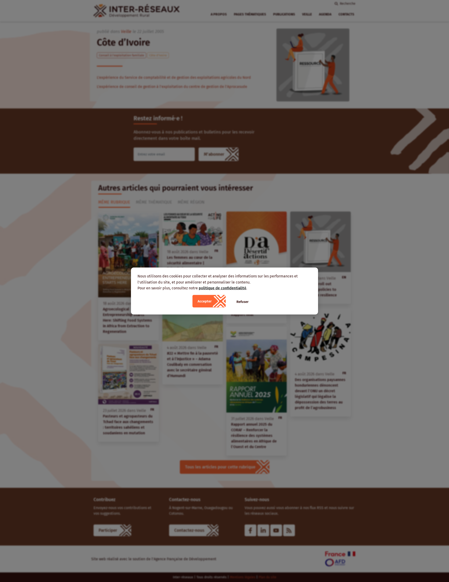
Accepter (205, 301)
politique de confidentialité (222, 288)
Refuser (242, 301)
